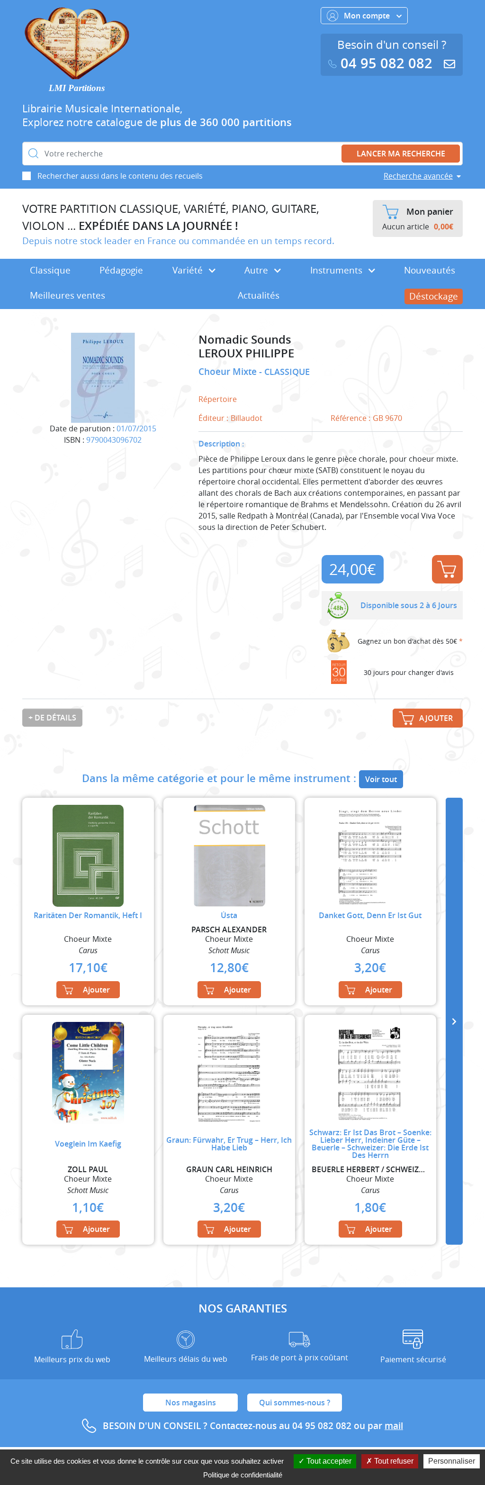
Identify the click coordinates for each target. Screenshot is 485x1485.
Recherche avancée (418, 176)
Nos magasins (190, 1402)
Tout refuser (392, 1461)
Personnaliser (451, 1461)
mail (394, 1426)
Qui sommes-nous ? (294, 1402)
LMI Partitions (77, 88)
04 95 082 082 (386, 63)
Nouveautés (429, 270)
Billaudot (246, 418)
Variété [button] (188, 270)
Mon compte (368, 15)
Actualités (258, 295)
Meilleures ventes (67, 295)
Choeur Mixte (228, 371)
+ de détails (52, 717)
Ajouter (447, 569)
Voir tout (381, 779)
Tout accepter (328, 1461)
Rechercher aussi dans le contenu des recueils (120, 176)
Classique (50, 270)
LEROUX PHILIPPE (246, 353)
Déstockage (433, 296)
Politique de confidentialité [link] (242, 1475)
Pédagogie (121, 270)
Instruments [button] (337, 270)
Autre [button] (257, 270)
